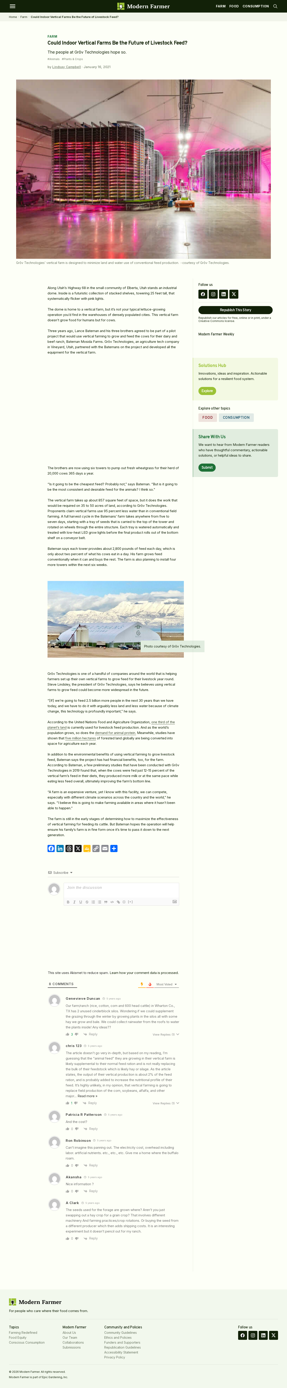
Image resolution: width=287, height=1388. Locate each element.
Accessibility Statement (121, 1352)
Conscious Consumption (27, 1342)
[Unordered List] (99, 902)
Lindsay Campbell (66, 67)
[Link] (118, 902)
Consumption (256, 6)
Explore (207, 391)
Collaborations (73, 1342)
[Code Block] (112, 902)
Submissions (72, 1347)
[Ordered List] (93, 902)
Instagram (213, 294)
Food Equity (17, 1337)
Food (234, 6)
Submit (207, 468)
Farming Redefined (23, 1332)
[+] (130, 901)
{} (124, 901)
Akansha (74, 1177)
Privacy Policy (114, 1357)
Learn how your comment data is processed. (144, 973)
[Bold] (68, 902)
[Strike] (87, 902)
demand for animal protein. (115, 733)
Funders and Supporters (122, 1342)
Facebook (202, 294)
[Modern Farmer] (143, 6)
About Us (69, 1332)
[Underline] (81, 902)
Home (13, 17)
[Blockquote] (106, 902)
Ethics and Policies (118, 1337)
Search (275, 6)
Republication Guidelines (122, 1347)
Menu (12, 6)
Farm (221, 6)
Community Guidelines (120, 1332)
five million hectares (80, 738)
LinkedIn (223, 294)
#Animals (54, 59)
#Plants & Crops (72, 59)
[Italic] (74, 902)
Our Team (70, 1337)
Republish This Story (235, 310)
